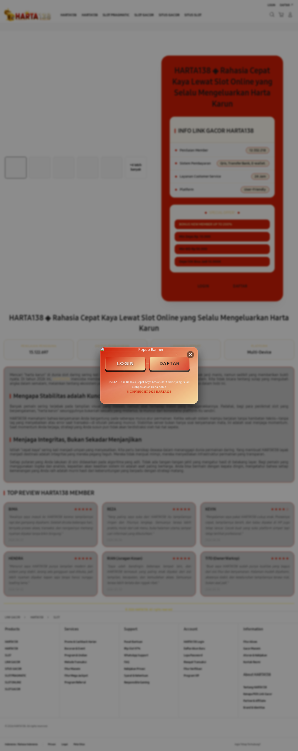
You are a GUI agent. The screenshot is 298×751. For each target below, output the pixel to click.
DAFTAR (169, 363)
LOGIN (125, 363)
